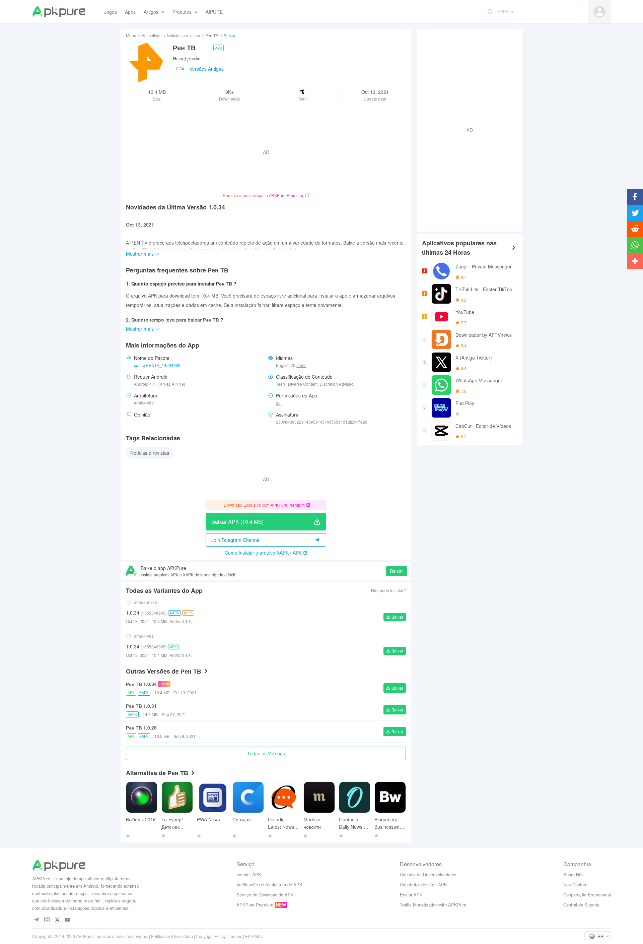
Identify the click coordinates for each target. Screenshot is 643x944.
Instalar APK (248, 874)
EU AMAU (254, 936)
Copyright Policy (211, 936)
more (301, 365)
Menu (131, 35)
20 (278, 403)
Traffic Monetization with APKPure (433, 904)
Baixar (396, 571)
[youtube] (67, 920)
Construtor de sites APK (423, 884)
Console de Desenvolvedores (428, 874)
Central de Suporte (581, 904)
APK (218, 48)
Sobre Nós (573, 874)
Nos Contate (575, 884)
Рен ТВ (211, 35)
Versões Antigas (207, 68)
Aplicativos (151, 35)
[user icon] (599, 12)
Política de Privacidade (172, 936)
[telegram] (36, 920)
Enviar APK (411, 894)
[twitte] (57, 920)
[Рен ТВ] (146, 62)
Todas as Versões (266, 753)
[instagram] (47, 920)
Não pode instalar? (388, 590)
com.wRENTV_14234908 (157, 365)
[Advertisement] (467, 129)
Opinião (142, 414)
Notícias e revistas (183, 35)
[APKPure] (58, 11)
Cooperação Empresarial (587, 894)
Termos (235, 936)
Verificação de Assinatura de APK (269, 884)
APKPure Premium (254, 904)
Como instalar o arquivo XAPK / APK (263, 552)
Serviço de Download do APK (265, 894)
